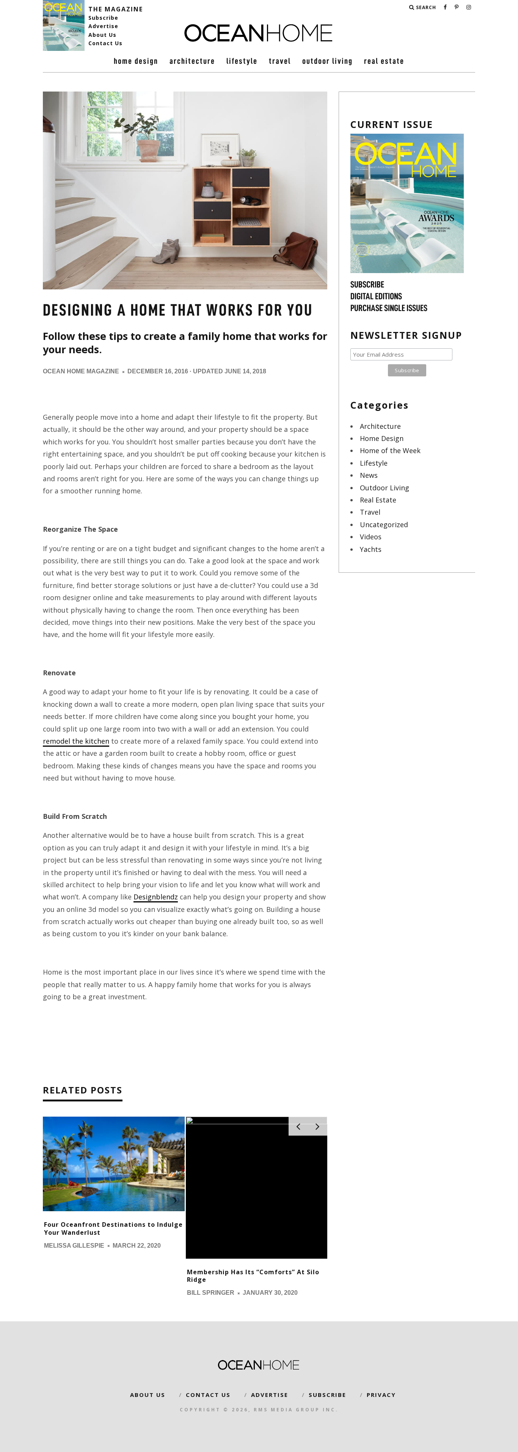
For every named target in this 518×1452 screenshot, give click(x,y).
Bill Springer (210, 1293)
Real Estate (384, 61)
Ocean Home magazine (81, 371)
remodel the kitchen (76, 741)
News (369, 475)
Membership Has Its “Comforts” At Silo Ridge (253, 1276)
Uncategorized (384, 524)
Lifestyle (241, 61)
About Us (102, 34)
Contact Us (105, 43)
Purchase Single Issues (388, 308)
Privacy (381, 1394)
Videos (370, 536)
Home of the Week (390, 450)
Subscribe (103, 17)
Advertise (103, 26)
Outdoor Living (327, 61)
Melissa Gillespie (74, 1245)
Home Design (136, 61)
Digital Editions (376, 296)
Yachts (370, 549)
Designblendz (155, 896)
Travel (280, 61)
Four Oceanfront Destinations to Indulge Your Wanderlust (113, 1228)
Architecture (192, 61)
